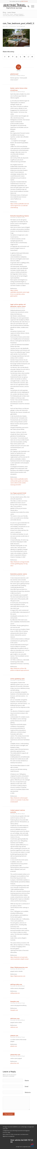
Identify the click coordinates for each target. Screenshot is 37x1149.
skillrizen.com (14, 1027)
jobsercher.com (14, 1063)
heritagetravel (21, 26)
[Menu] (31, 6)
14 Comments (12, 26)
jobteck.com (13, 1046)
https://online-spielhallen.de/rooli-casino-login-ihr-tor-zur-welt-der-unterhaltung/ (19, 205)
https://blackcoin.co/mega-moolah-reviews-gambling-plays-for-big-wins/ (19, 563)
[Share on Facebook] (5, 56)
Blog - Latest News (9, 12)
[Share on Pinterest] (13, 56)
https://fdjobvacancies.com (17, 976)
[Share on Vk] (24, 56)
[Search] (27, 6)
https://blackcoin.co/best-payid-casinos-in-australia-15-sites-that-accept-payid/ (19, 800)
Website (28, 1092)
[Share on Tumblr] (20, 56)
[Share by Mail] (32, 56)
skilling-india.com (15, 993)
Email (26, 1086)
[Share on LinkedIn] (16, 56)
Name (27, 1080)
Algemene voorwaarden (8, 1136)
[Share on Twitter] (9, 56)
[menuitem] (27, 6)
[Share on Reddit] (28, 56)
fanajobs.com (14, 1010)
